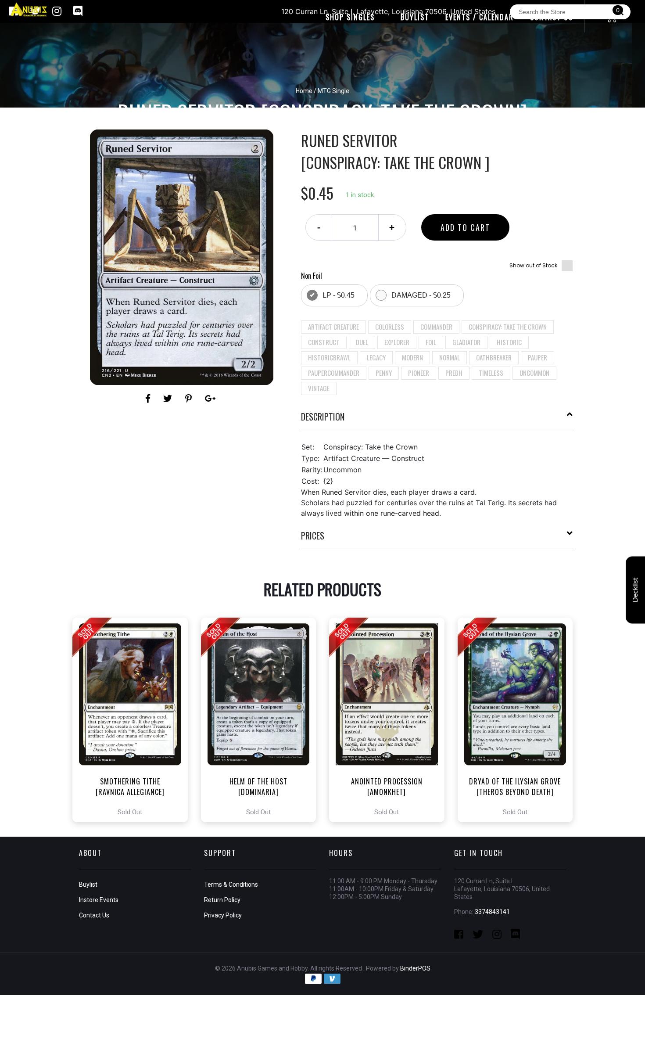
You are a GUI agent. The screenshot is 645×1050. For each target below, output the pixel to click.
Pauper (537, 357)
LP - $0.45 (338, 295)
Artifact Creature (333, 326)
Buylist (88, 884)
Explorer (396, 342)
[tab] (437, 420)
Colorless (389, 326)
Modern (412, 357)
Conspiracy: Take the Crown (508, 326)
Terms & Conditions (231, 884)
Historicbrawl (329, 357)
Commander (436, 326)
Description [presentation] (322, 416)
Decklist (635, 590)
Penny (384, 373)
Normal (449, 357)
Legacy (376, 357)
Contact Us (94, 915)
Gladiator (466, 342)
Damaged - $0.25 (421, 295)
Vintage (319, 388)
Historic (509, 342)
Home (304, 90)
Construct (324, 342)
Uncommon (534, 373)
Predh (453, 373)
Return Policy (222, 899)
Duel (362, 342)
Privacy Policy (223, 915)
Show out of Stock (533, 265)
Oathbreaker (494, 357)
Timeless (491, 373)
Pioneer (418, 373)
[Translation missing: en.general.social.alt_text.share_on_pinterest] (189, 398)
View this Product (134, 720)
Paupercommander (333, 373)
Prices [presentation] (312, 535)
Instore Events (98, 899)
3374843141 (492, 911)
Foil (431, 342)
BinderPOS (415, 968)
